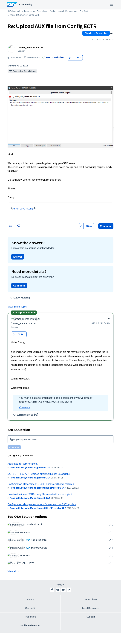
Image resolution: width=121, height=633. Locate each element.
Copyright (30, 608)
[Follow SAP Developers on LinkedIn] (69, 589)
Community (25, 4)
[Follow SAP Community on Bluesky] (57, 589)
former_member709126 (30, 47)
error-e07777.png (23, 208)
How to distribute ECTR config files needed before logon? (40, 494)
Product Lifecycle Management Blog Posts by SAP (38, 488)
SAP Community (14, 11)
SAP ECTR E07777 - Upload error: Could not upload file (39, 474)
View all (12, 571)
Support (90, 616)
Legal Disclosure (90, 608)
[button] (69, 57)
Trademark (30, 616)
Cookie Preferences (30, 625)
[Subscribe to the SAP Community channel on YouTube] (63, 589)
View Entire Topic (17, 306)
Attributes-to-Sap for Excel (22, 463)
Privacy (30, 599)
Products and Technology (35, 11)
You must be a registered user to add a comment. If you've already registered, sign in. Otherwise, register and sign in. (55, 400)
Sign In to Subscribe (96, 33)
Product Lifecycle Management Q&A (30, 467)
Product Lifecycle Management (63, 11)
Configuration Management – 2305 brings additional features (41, 484)
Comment (106, 226)
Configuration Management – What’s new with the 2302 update (42, 504)
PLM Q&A (84, 11)
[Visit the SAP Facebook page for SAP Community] (52, 589)
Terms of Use (90, 599)
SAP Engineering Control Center (22, 71)
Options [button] (111, 33)
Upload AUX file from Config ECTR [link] (25, 15)
